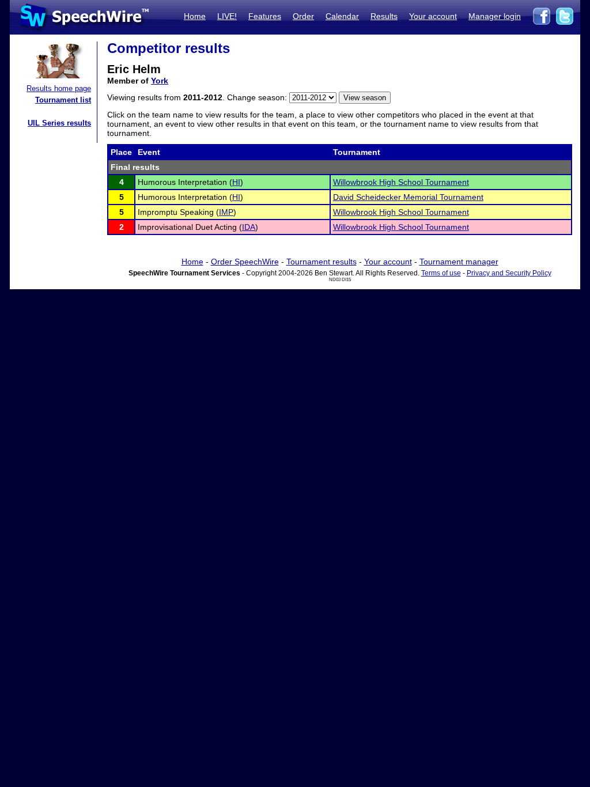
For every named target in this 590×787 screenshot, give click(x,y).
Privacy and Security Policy (509, 273)
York (159, 80)
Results (384, 16)
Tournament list (63, 100)
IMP (226, 212)
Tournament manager (458, 261)
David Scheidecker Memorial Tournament (408, 197)
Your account (433, 16)
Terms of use (441, 273)
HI (236, 182)
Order (303, 16)
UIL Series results (59, 123)
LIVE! (227, 16)
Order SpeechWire (245, 261)
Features (264, 16)
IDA (248, 227)
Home (195, 16)
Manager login (494, 16)
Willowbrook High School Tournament (401, 182)
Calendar (342, 16)
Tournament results (321, 261)
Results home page (59, 88)
